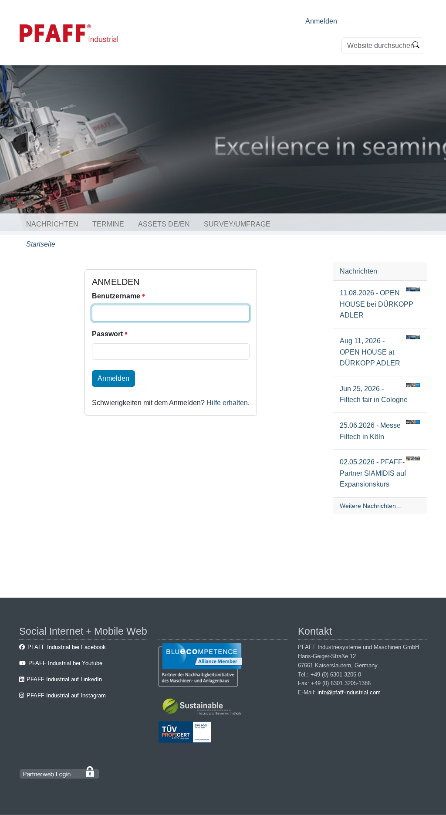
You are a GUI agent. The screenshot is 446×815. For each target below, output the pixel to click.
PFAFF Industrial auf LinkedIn (64, 679)
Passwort (108, 334)
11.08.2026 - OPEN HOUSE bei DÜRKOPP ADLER (376, 304)
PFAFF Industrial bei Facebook (66, 647)
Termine (108, 224)
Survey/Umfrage (237, 224)
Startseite (40, 244)
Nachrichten (52, 224)
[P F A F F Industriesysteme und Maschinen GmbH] (69, 33)
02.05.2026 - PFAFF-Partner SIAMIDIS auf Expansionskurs (373, 473)
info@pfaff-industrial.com (349, 692)
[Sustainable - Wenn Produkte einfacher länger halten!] (203, 708)
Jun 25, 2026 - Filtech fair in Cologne (374, 394)
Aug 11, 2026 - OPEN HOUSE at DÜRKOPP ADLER (370, 352)
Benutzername (117, 296)
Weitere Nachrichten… (371, 505)
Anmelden (321, 21)
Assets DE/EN (164, 224)
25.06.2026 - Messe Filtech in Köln (370, 431)
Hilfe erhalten (227, 402)
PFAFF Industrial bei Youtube (65, 663)
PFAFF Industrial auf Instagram (66, 695)
